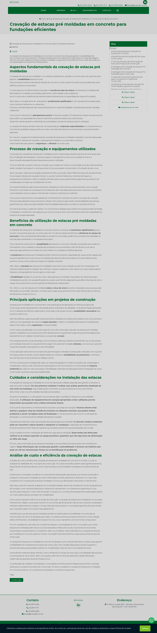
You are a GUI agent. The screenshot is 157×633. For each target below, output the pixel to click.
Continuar (145, 628)
